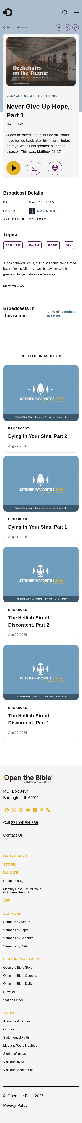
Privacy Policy (15, 1105)
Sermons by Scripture (18, 938)
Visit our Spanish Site (18, 1070)
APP (7, 900)
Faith (34, 245)
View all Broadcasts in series (62, 313)
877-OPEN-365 (24, 822)
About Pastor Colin (16, 1021)
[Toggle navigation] (75, 12)
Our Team (10, 1029)
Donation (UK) (13, 881)
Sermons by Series (16, 922)
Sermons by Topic (15, 930)
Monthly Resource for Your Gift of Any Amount (22, 890)
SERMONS (12, 913)
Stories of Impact (15, 1053)
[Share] (59, 27)
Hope (52, 245)
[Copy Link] (75, 27)
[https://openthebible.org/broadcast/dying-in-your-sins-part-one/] (41, 484)
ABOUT (9, 1013)
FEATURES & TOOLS (21, 959)
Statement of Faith (16, 1037)
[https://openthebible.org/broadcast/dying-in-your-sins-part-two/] (41, 393)
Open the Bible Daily (17, 983)
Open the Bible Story (17, 967)
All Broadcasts (17, 27)
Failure (13, 245)
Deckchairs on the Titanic (32, 95)
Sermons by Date (15, 946)
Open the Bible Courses (20, 975)
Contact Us (13, 835)
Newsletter (10, 992)
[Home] (7, 12)
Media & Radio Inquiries (20, 1045)
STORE (9, 864)
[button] (65, 12)
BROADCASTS (15, 856)
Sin (69, 245)
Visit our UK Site (14, 1062)
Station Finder (13, 1000)
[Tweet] (67, 27)
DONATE (10, 872)
